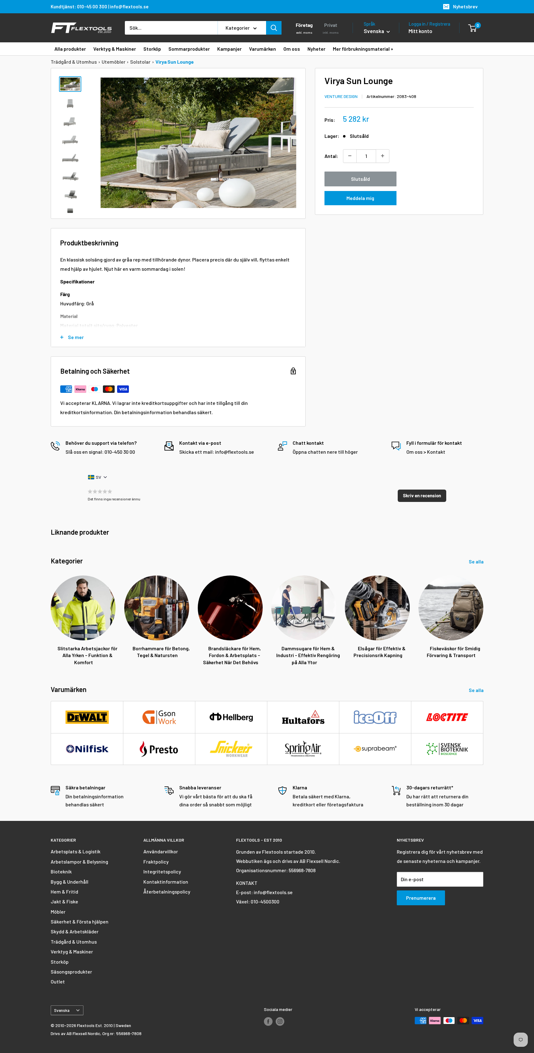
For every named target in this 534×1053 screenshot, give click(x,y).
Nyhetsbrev (465, 6)
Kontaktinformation (165, 882)
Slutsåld (360, 178)
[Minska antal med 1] (349, 155)
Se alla (477, 561)
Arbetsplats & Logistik (75, 851)
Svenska (62, 1010)
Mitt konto (420, 31)
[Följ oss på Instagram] (280, 1021)
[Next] (483, 614)
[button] (422, 496)
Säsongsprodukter (71, 971)
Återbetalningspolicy (166, 891)
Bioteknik (61, 871)
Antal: (331, 156)
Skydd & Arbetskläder (75, 931)
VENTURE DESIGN (341, 96)
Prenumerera (421, 898)
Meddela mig (360, 198)
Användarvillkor (160, 851)
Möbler (58, 912)
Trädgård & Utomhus (74, 62)
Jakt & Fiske (64, 901)
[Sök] (274, 28)
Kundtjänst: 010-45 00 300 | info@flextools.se (100, 6)
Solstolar (140, 62)
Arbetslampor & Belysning (79, 861)
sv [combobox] (98, 477)
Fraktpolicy (156, 861)
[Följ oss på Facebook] (268, 1021)
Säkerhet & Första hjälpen (79, 921)
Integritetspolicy (162, 871)
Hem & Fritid (64, 891)
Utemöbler (113, 62)
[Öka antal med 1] (382, 155)
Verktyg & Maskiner (72, 951)
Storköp (60, 962)
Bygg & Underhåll (69, 882)
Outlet (58, 981)
